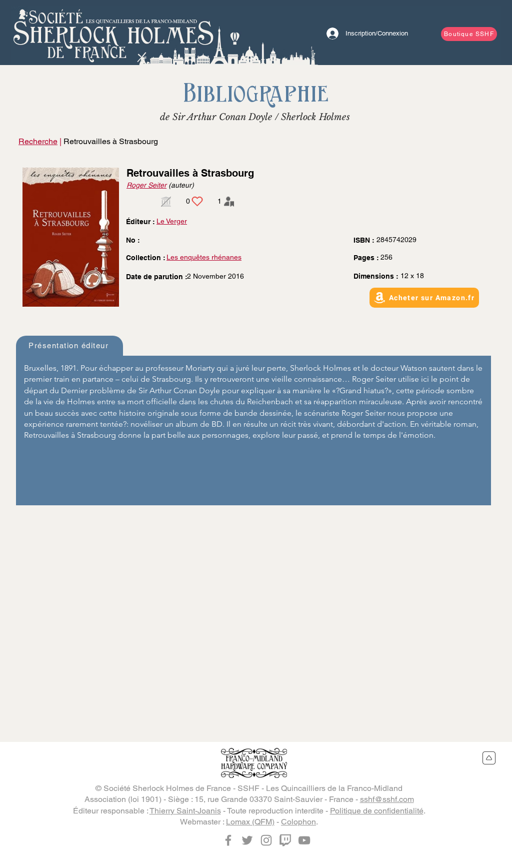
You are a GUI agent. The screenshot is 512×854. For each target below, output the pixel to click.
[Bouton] (113, 32)
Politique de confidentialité (377, 810)
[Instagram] (266, 840)
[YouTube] (304, 840)
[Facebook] (228, 840)
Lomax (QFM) (250, 821)
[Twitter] (247, 840)
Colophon (298, 821)
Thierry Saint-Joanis (185, 810)
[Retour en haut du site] (489, 758)
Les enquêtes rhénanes (204, 257)
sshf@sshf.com (387, 799)
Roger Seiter (146, 185)
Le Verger (171, 221)
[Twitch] (285, 840)
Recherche (38, 141)
